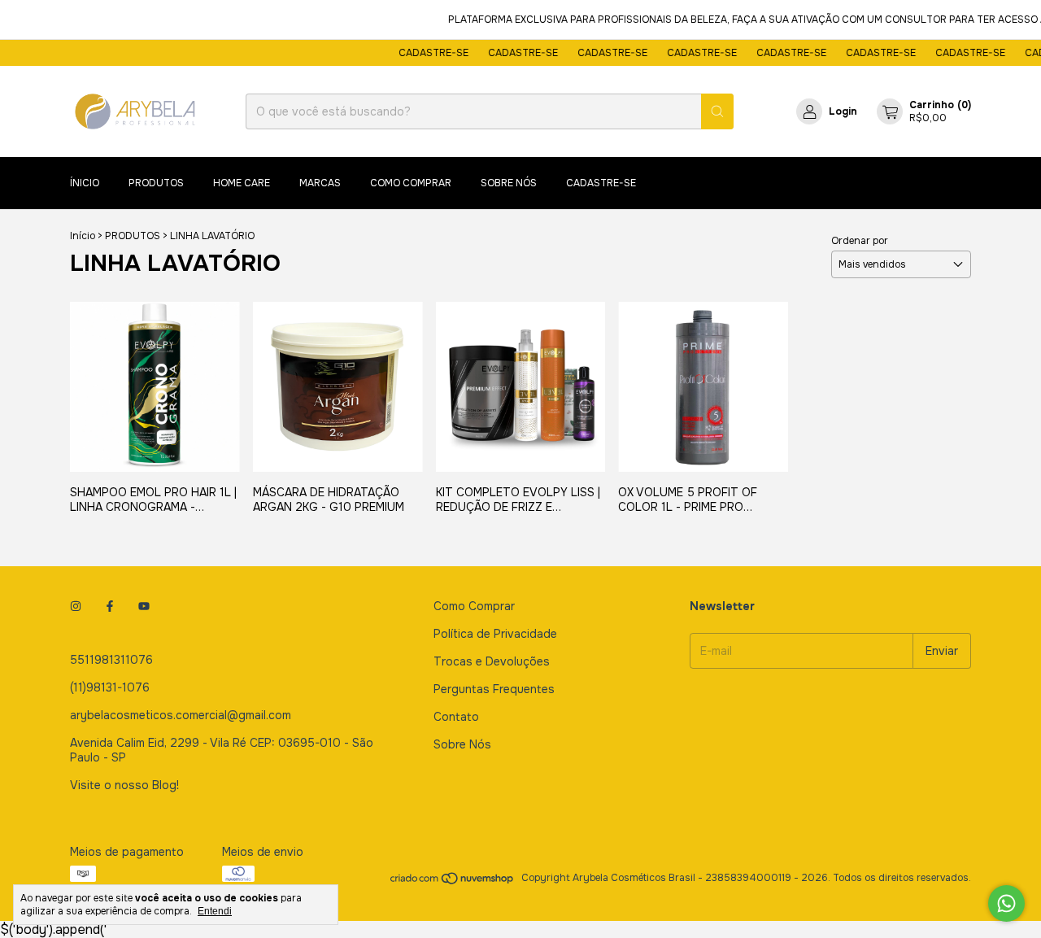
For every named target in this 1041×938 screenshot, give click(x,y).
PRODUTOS (156, 183)
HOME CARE (241, 183)
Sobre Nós (462, 744)
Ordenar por (859, 240)
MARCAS (320, 183)
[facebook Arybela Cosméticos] (109, 606)
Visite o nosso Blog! (124, 785)
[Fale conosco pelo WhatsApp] (1006, 903)
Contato (456, 716)
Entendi (215, 911)
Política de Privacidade (495, 633)
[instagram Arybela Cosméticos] (75, 606)
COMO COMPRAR (410, 183)
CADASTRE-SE (425, 52)
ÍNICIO (84, 183)
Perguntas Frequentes (494, 689)
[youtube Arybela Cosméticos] (144, 606)
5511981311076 (111, 659)
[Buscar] (717, 111)
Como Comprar (474, 606)
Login (843, 111)
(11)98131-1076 (110, 687)
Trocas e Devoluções (491, 661)
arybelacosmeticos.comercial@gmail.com (180, 715)
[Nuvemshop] (453, 881)
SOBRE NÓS (509, 183)
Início (82, 235)
